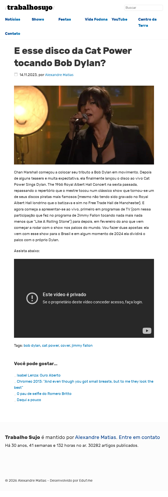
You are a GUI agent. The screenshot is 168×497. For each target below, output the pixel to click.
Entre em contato (139, 437)
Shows (38, 19)
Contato (12, 33)
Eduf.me (86, 481)
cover (65, 345)
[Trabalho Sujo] (29, 8)
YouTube (119, 19)
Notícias (12, 19)
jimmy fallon (82, 345)
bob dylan (32, 345)
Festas (64, 19)
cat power (50, 345)
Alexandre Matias (59, 75)
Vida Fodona (96, 19)
